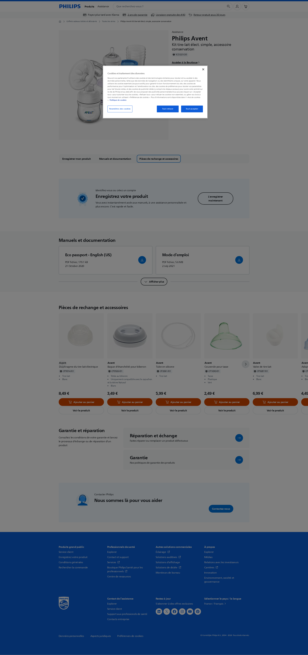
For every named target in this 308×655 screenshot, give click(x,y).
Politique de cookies (118, 100)
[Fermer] (203, 69)
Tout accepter (192, 108)
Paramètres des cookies (120, 108)
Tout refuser (167, 108)
